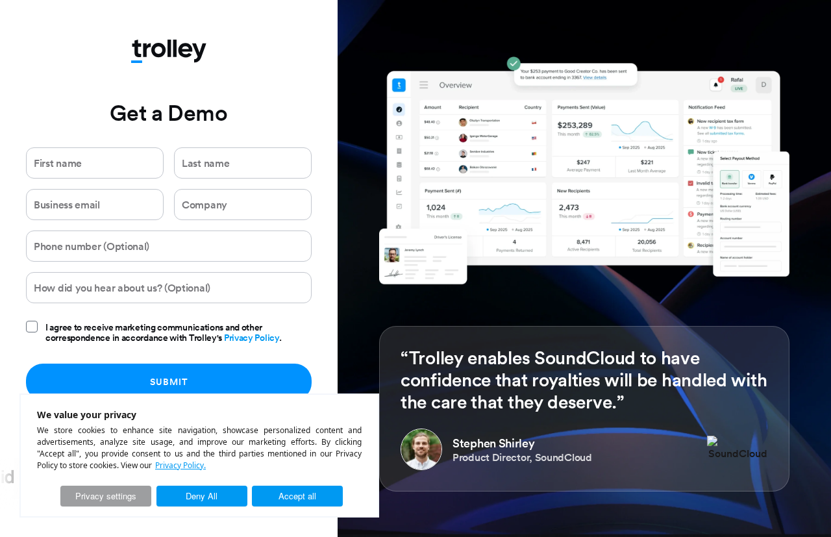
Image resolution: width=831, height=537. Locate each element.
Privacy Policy (251, 337)
